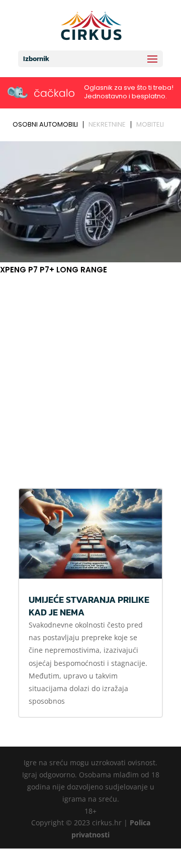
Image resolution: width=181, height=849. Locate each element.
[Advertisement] (90, 377)
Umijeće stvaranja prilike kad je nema (89, 606)
